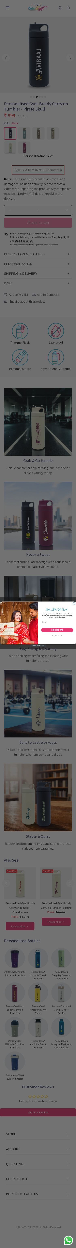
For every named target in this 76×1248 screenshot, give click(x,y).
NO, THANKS (57, 635)
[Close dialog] (74, 603)
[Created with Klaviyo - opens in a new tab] (38, 645)
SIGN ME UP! (57, 630)
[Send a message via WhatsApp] (68, 1240)
